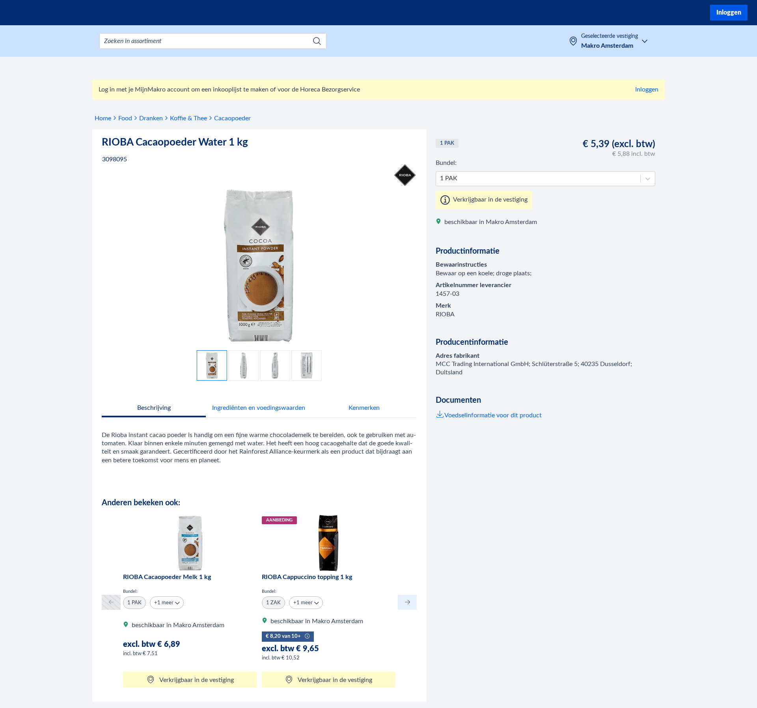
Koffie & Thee (188, 118)
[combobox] (212, 41)
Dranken (151, 118)
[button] (167, 602)
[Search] (317, 41)
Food (125, 118)
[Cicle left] (111, 602)
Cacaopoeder (232, 118)
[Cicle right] (407, 602)
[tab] (154, 408)
